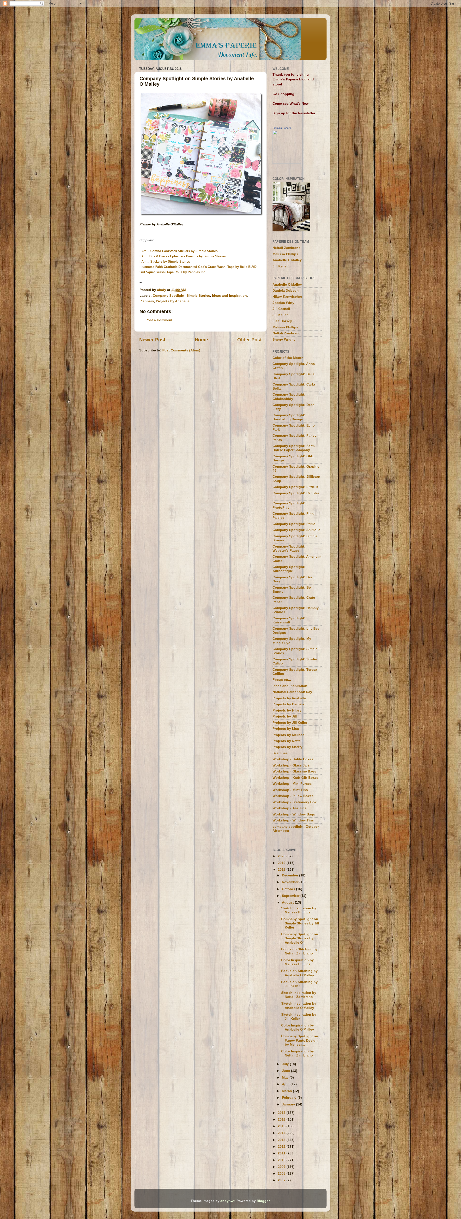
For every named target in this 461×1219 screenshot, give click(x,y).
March (287, 1091)
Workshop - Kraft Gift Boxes (296, 777)
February (289, 1097)
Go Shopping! (284, 94)
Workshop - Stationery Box (295, 802)
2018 (282, 869)
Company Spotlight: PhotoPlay (289, 505)
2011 (282, 1153)
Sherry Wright (284, 339)
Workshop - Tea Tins (289, 808)
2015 (282, 1126)
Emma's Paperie (282, 128)
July (286, 1064)
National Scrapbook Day (292, 692)
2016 (282, 1119)
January (289, 1104)
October (289, 889)
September (291, 896)
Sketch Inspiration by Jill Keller (298, 1016)
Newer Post (152, 339)
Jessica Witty (283, 303)
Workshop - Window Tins (293, 820)
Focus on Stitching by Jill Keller (299, 984)
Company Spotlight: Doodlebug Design (289, 417)
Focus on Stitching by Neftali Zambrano (299, 951)
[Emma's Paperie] (287, 162)
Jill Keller (280, 266)
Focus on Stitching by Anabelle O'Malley (299, 973)
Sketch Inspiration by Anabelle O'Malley (298, 1005)
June (286, 1071)
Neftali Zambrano (287, 248)
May (286, 1077)
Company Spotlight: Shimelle (296, 530)
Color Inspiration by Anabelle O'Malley (297, 1027)
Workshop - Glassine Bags (294, 771)
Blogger (263, 1201)
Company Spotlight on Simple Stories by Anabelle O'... (299, 938)
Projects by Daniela (288, 704)
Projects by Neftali (288, 741)
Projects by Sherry (288, 747)
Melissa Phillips (285, 254)
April (286, 1084)
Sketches (280, 753)
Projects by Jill (285, 716)
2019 (282, 863)
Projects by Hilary (287, 710)
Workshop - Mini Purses (292, 783)
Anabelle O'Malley (287, 260)
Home (201, 339)
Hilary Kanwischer (287, 296)
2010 (282, 1160)
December (290, 875)
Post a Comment (159, 320)
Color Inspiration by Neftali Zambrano (297, 1053)
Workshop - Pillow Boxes (293, 796)
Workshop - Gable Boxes (293, 759)
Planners (147, 301)
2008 (282, 1173)
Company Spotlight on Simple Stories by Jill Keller (300, 923)
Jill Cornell (281, 309)
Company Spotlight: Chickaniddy (289, 396)
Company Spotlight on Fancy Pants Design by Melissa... (299, 1040)
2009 (282, 1167)
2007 (282, 1180)
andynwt (227, 1201)
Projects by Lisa (286, 728)
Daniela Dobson (286, 290)
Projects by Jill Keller (290, 722)
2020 (282, 856)
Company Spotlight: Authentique (289, 569)
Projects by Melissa (288, 735)
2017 (282, 1113)
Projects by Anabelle (172, 301)
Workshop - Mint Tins (290, 790)
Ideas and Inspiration (229, 295)
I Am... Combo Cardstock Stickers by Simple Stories (179, 251)
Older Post (249, 339)
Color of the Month (288, 358)
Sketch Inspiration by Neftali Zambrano (298, 995)
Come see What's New (291, 103)
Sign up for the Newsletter (294, 113)
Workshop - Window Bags (294, 814)
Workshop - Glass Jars (291, 765)
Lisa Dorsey (282, 321)
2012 (282, 1146)
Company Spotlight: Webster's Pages (289, 548)
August (288, 902)
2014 (282, 1133)
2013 (282, 1140)
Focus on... (282, 680)
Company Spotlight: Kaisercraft (289, 620)
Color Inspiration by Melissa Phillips (297, 962)
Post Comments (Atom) (181, 350)
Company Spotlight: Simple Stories (181, 295)
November (290, 882)
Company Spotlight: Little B (295, 487)
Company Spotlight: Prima (294, 524)
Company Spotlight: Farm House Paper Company (294, 448)
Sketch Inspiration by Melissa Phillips (298, 910)
